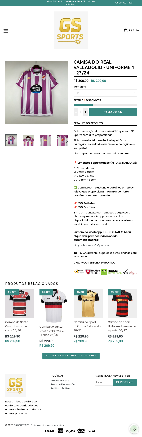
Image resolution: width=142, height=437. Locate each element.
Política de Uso (60, 388)
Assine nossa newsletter (112, 375)
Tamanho (80, 86)
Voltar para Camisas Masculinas (73, 355)
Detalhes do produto (88, 123)
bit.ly (91, 245)
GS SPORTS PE (21, 425)
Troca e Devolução (63, 384)
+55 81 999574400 (123, 2)
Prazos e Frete (60, 380)
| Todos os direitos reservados (47, 425)
